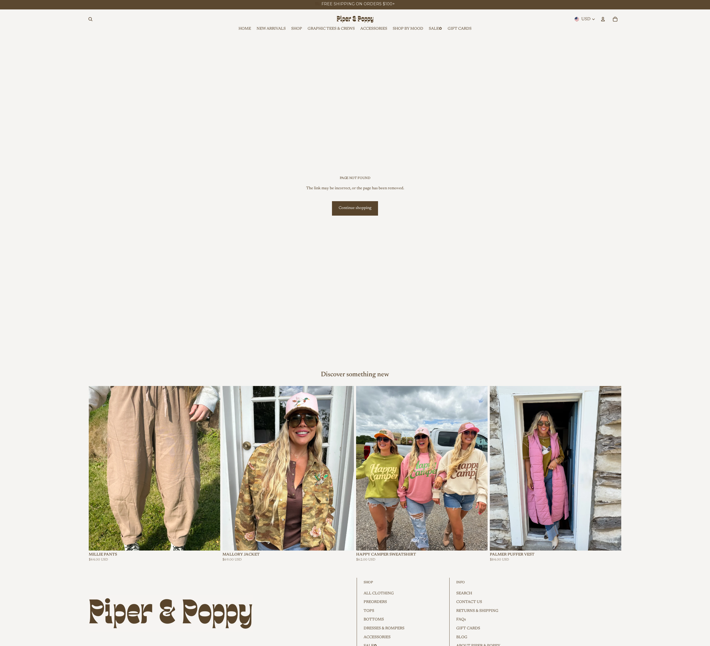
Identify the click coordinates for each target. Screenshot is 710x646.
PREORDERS (375, 602)
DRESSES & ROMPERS (384, 628)
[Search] (90, 19)
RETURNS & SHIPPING (477, 611)
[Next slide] (212, 468)
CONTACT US (469, 602)
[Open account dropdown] (603, 19)
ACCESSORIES (377, 637)
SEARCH (464, 593)
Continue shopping (355, 208)
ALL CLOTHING (379, 593)
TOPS (369, 611)
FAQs (461, 620)
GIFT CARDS (468, 628)
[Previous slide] (97, 468)
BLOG (461, 637)
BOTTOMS (374, 620)
